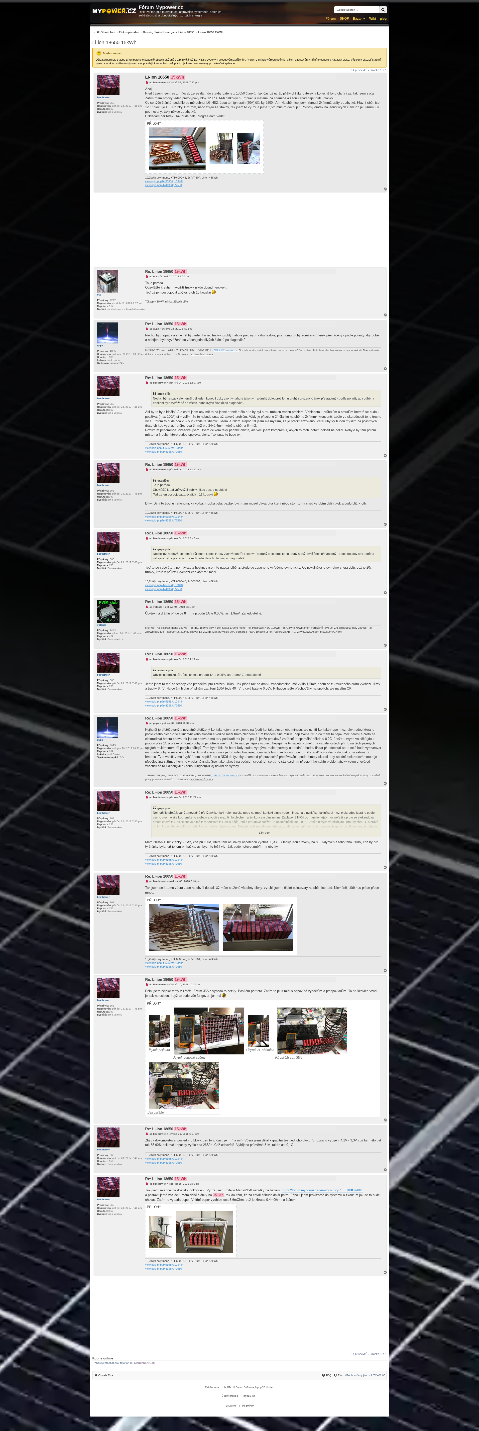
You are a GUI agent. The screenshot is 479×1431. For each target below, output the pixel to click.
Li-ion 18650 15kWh (114, 42)
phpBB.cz (249, 1395)
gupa (100, 345)
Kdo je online (102, 1358)
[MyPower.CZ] (114, 11)
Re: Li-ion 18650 (165, 271)
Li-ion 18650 (164, 77)
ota (99, 294)
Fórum (331, 18)
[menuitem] (158, 32)
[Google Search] (383, 9)
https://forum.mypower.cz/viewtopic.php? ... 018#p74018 (322, 1190)
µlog (383, 18)
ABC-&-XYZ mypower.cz (226, 350)
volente (101, 624)
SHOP (344, 18)
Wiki (372, 18)
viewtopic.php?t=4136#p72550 (163, 185)
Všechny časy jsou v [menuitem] (365, 1375)
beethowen (103, 97)
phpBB (227, 1387)
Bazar (357, 18)
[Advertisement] (239, 230)
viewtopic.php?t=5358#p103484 (164, 181)
